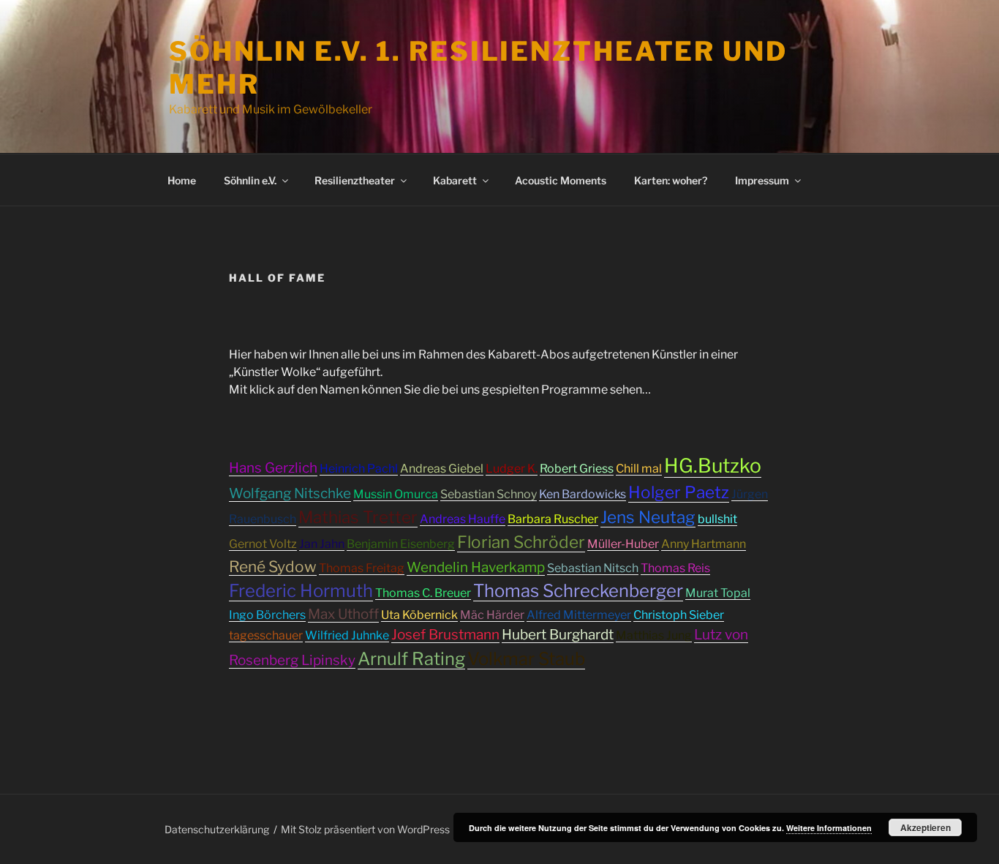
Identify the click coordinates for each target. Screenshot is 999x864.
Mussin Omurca (395, 494)
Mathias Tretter (358, 517)
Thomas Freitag (361, 568)
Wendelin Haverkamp (476, 567)
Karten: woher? (670, 180)
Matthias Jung (654, 635)
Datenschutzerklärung (217, 829)
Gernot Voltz (263, 544)
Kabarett (455, 180)
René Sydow (273, 566)
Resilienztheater (354, 180)
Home (181, 180)
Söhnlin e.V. (250, 180)
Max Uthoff (343, 614)
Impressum (762, 180)
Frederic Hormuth (301, 590)
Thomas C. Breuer (423, 593)
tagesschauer (266, 635)
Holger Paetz (678, 492)
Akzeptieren (925, 827)
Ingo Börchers (267, 615)
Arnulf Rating (411, 658)
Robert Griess (577, 469)
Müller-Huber (623, 544)
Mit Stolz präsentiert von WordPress (365, 829)
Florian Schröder (521, 542)
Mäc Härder (492, 615)
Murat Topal (717, 593)
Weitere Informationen (829, 827)
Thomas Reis (675, 568)
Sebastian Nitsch (592, 568)
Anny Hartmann (703, 544)
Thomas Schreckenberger (578, 590)
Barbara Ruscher (553, 519)
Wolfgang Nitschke (290, 493)
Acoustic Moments (560, 180)
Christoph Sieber (678, 615)
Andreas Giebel (441, 469)
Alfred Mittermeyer (579, 615)
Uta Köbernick (419, 615)
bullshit (717, 519)
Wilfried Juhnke (347, 635)
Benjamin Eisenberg (401, 544)
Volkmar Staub (526, 658)
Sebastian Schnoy (488, 494)
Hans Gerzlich (273, 467)
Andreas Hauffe (462, 519)
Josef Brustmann (445, 634)
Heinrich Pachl (359, 469)
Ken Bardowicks (582, 494)
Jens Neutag (647, 517)
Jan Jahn (321, 544)
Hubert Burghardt (558, 634)
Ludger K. (512, 469)
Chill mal (639, 469)
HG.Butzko (712, 466)
